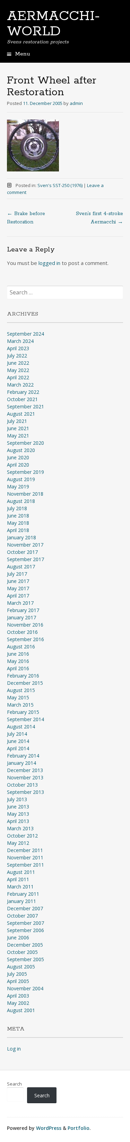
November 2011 (25, 857)
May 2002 (18, 1003)
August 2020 (21, 450)
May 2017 (18, 588)
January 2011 (21, 901)
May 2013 (18, 814)
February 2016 (23, 675)
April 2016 (18, 668)
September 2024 (25, 333)
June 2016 (18, 653)
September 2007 (25, 923)
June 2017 (18, 581)
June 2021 (18, 428)
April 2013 (18, 821)
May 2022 (18, 370)
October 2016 (22, 632)
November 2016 (25, 624)
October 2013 (22, 784)
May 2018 (18, 523)
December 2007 (25, 908)
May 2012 (18, 843)
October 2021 (22, 399)
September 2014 (25, 719)
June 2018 (18, 515)
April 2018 (18, 530)
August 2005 (21, 966)
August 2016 (21, 646)
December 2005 (25, 944)
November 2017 (25, 544)
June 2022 (18, 363)
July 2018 (17, 508)
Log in (14, 1048)
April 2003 (18, 995)
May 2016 (18, 661)
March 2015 (20, 704)
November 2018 (25, 493)
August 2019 (21, 479)
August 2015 (21, 690)
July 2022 (17, 355)
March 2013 (20, 828)
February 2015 (23, 712)
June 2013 (18, 806)
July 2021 (17, 421)
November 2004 (25, 988)
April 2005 (18, 981)
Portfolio (78, 1128)
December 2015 (25, 683)
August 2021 (21, 413)
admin (76, 103)
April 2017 (18, 595)
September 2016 (25, 639)
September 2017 (25, 559)
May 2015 (18, 697)
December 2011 (25, 850)
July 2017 (17, 573)
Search (14, 1084)
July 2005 (17, 974)
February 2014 (23, 755)
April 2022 (18, 377)
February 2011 (23, 894)
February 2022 (23, 392)
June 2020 (18, 457)
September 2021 (25, 406)
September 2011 (25, 864)
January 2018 (21, 537)
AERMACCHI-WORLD (53, 24)
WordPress (48, 1128)
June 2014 (18, 741)
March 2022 (20, 384)
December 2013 (25, 770)
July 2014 (17, 734)
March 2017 (20, 603)
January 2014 (21, 763)
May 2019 (18, 486)
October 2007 (22, 915)
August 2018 (21, 501)
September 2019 (25, 472)
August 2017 (21, 566)
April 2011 (18, 879)
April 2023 (18, 348)
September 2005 (25, 959)
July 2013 (17, 799)
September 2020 (25, 443)
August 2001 (21, 1010)
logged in (49, 262)
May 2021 (18, 435)
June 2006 (18, 937)
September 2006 (25, 930)
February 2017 (23, 610)
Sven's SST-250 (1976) (60, 185)
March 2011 (20, 886)
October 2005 (22, 952)
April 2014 (18, 748)
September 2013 (25, 792)
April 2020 (18, 464)
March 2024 (20, 341)
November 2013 (25, 777)
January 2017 (21, 617)
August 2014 (21, 726)
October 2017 (22, 552)
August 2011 (21, 872)
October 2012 (22, 835)
